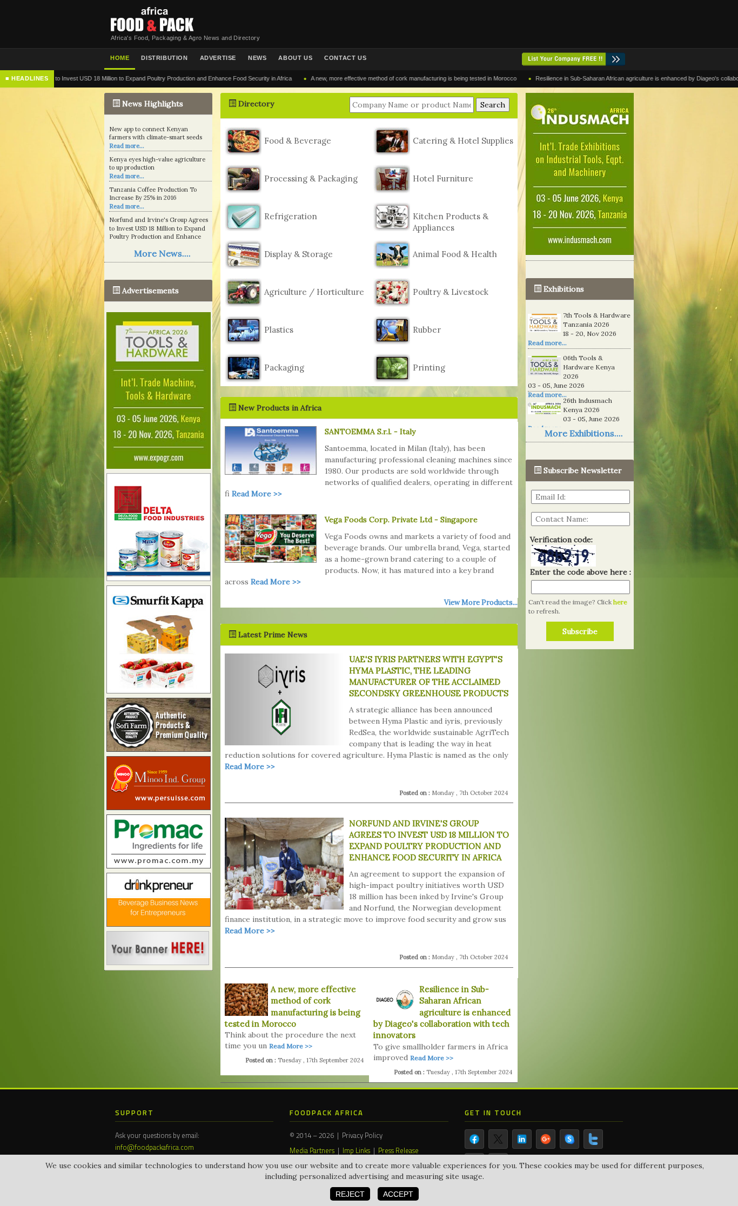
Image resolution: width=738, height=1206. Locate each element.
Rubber (427, 330)
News (257, 58)
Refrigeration (290, 216)
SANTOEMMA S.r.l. (358, 431)
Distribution (164, 58)
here (620, 602)
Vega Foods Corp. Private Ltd (378, 519)
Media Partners (312, 1150)
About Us (295, 58)
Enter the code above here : (578, 572)
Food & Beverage (297, 141)
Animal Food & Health (455, 254)
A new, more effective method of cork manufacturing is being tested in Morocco (370, 78)
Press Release (398, 1150)
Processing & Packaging (311, 178)
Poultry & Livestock (450, 292)
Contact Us (345, 58)
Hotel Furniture (443, 178)
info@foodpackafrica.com (154, 1147)
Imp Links (356, 1150)
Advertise (218, 58)
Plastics (278, 330)
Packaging (284, 367)
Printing (429, 367)
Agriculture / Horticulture (314, 292)
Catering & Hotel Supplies (463, 141)
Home (119, 58)
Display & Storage (298, 254)
